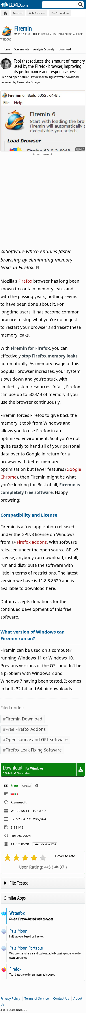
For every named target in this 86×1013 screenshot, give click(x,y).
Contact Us (61, 998)
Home (6, 49)
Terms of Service (36, 998)
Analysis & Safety (43, 49)
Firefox (25, 281)
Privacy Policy (10, 998)
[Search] (80, 5)
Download (65, 49)
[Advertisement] (43, 201)
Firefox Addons (60, 13)
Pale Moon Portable (26, 948)
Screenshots (21, 49)
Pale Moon (18, 931)
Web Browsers (37, 13)
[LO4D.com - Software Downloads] (5, 13)
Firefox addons (31, 542)
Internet (18, 13)
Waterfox (17, 913)
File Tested (18, 883)
